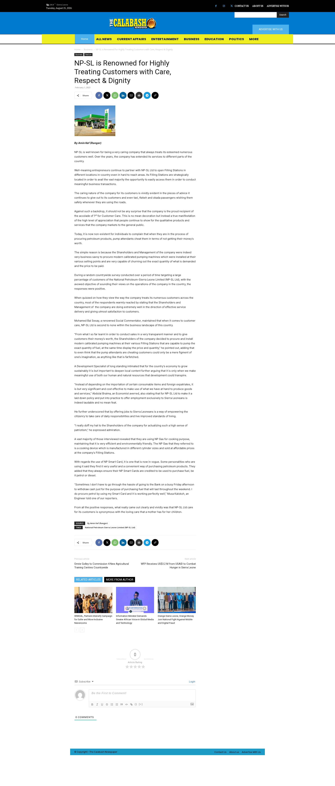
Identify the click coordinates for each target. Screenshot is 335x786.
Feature (88, 54)
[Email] (131, 95)
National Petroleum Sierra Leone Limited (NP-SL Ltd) (110, 527)
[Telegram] (147, 95)
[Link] (131, 704)
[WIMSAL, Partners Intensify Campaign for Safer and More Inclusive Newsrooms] (93, 600)
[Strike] (107, 704)
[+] (141, 704)
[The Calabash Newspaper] (167, 23)
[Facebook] (216, 6)
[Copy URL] (155, 95)
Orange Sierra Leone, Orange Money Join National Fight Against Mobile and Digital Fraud (176, 619)
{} (136, 704)
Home (77, 49)
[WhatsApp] (114, 95)
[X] (232, 6)
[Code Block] (126, 704)
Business (88, 49)
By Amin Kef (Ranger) (97, 523)
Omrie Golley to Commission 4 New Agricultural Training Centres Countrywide (101, 565)
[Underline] (102, 704)
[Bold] (92, 704)
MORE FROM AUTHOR (119, 579)
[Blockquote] (121, 704)
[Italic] (97, 704)
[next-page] (82, 630)
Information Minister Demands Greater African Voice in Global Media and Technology (135, 619)
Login (191, 681)
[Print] (139, 95)
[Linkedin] (123, 95)
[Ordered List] (111, 704)
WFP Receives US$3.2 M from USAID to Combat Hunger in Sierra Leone (168, 565)
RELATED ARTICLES (88, 579)
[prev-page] (76, 630)
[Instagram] (224, 6)
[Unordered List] (116, 704)
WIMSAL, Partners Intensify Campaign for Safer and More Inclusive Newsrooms (93, 619)
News (108, 752)
